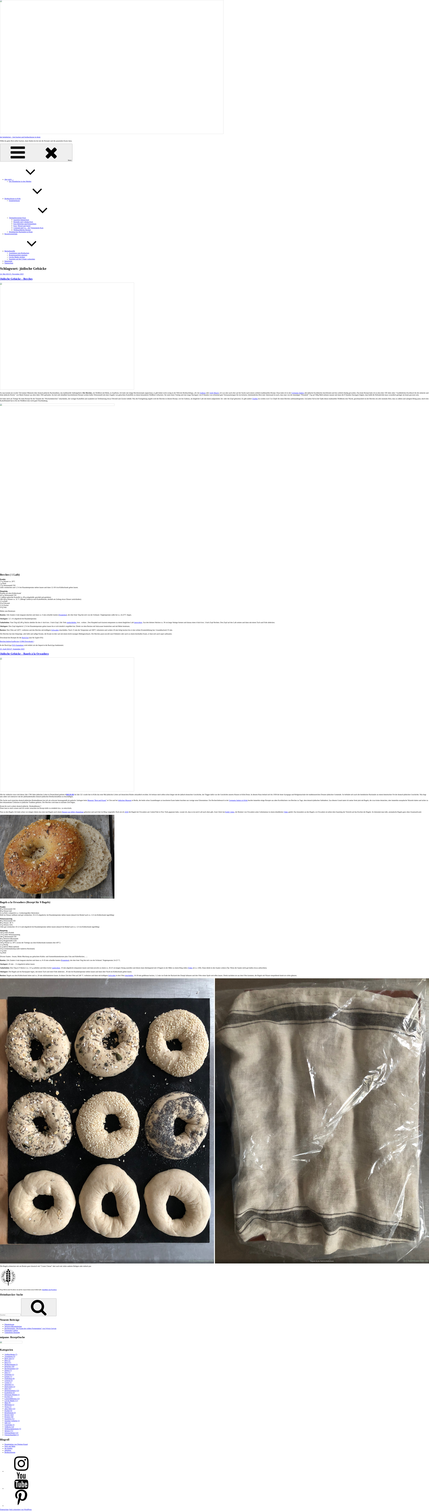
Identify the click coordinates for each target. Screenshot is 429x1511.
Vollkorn (9, 1427)
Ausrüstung (9, 1356)
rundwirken (56, 968)
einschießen (129, 975)
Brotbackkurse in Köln (12, 199)
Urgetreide (9, 1425)
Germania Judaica (297, 393)
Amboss (203, 393)
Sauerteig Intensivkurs (21, 220)
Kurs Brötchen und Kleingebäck (24, 224)
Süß (7, 1423)
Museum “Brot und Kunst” (97, 800)
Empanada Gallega (11, 1330)
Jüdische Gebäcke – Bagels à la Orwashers (24, 653)
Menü (70, 160)
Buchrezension (11, 1368)
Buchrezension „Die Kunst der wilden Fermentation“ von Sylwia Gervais (30, 1328)
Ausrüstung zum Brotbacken (19, 253)
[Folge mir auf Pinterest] (21, 1506)
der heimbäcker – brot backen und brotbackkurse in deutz (20, 137)
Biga (7, 1360)
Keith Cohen (229, 812)
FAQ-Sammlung (18, 645)
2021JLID (70, 795)
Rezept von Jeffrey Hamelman (73, 812)
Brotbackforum (11, 1364)
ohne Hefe (9, 1409)
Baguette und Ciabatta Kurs (23, 222)
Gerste (8, 1383)
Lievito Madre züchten (17, 257)
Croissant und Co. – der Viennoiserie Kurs (28, 228)
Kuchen (8, 1397)
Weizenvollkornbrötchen (13, 1326)
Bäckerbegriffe (9, 251)
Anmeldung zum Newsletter (49, 1289)
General (8, 1381)
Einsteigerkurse (14, 201)
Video (286, 812)
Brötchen (9, 1366)
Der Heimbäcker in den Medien (20, 181)
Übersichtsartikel (11, 1435)
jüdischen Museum (124, 800)
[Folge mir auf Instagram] (21, 1471)
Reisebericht (10, 1413)
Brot (7, 1362)
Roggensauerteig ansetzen (18, 255)
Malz (7, 1403)
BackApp (25, 638)
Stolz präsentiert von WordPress (20, 1509)
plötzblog (7, 1450)
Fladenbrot (9, 1379)
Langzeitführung (12, 1399)
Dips (7, 1373)
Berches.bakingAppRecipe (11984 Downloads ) (17, 641)
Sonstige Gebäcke (12, 1421)
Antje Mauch (214, 393)
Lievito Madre (11, 1401)
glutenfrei (9, 1385)
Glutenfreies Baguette (12, 1332)
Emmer (8, 1377)
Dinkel (8, 1370)
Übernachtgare (11, 1433)
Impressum (8, 261)
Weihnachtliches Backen (22, 230)
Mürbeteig (9, 1405)
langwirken (138, 622)
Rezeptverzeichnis (10, 234)
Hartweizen (9, 1387)
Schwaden (55, 630)
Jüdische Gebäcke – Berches (16, 278)
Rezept (9, 1415)
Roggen (8, 1417)
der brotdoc (8, 1448)
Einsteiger (9, 1375)
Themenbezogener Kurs (17, 218)
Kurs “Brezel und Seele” (22, 226)
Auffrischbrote (10, 1354)
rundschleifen (71, 622)
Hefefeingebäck (11, 1391)
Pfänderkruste (9, 1324)
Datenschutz (8, 263)
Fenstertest (62, 615)
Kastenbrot (9, 1393)
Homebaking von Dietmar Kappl (16, 1444)
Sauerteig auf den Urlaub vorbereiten (22, 259)
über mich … (9, 179)
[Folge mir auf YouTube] (21, 1488)
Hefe (7, 1389)
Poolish (8, 1411)
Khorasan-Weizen (12, 1395)
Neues (7, 1407)
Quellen (255, 399)
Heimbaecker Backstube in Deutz (21, 232)
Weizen (8, 1431)
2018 (126, 812)
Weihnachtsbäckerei (12, 1429)
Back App (9, 1358)
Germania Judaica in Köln (238, 800)
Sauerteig (9, 1419)
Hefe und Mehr (9, 1446)
